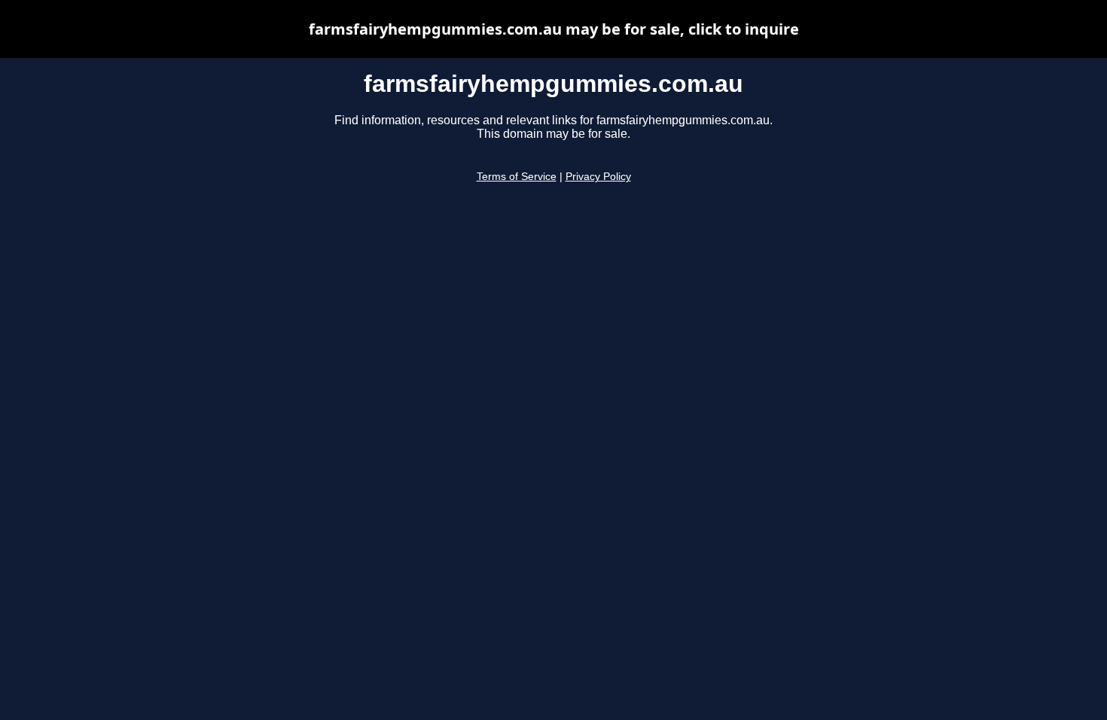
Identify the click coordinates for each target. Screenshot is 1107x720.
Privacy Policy (598, 176)
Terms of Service (517, 176)
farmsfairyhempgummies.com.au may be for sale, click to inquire (554, 29)
